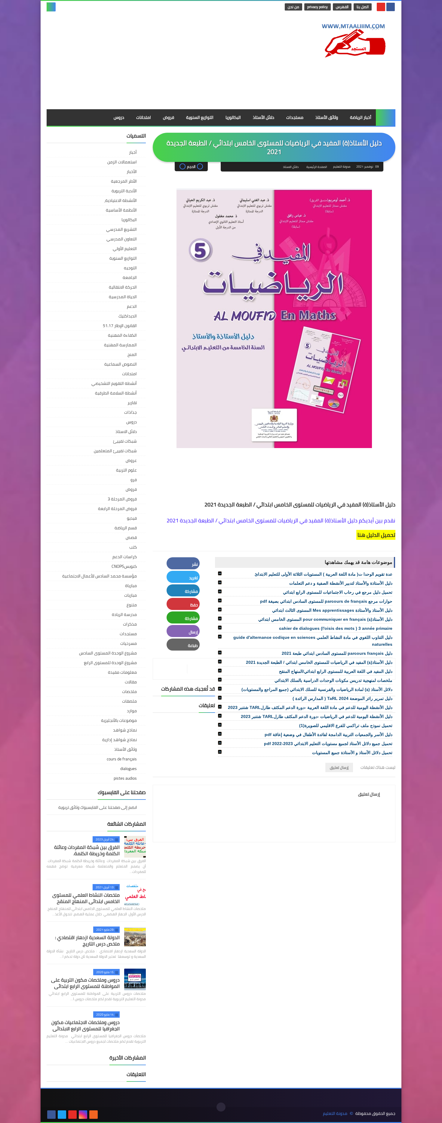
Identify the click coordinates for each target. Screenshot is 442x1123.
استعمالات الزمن (122, 162)
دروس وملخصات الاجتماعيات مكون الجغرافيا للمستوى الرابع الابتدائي (85, 1025)
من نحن (293, 6)
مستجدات (294, 117)
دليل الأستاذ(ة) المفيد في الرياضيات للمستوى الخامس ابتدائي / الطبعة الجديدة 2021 (319, 662)
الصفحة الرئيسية (316, 167)
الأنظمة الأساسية (121, 210)
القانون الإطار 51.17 (120, 325)
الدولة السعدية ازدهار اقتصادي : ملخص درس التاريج (87, 940)
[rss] (93, 1114)
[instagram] (83, 1114)
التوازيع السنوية (199, 117)
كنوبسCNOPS (124, 566)
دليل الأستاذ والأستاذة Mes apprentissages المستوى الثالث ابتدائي (332, 610)
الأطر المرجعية (124, 181)
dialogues (128, 768)
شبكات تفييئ (125, 441)
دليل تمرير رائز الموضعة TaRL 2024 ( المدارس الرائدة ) (342, 698)
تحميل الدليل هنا (375, 535)
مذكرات (130, 624)
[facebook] (390, 7)
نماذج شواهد (125, 730)
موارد (132, 711)
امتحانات (143, 117)
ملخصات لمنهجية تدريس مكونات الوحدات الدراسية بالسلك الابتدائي (333, 680)
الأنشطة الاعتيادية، (120, 200)
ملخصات (129, 691)
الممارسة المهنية (120, 345)
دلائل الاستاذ (291, 167)
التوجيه (130, 268)
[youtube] (381, 7)
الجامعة (130, 277)
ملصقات (129, 701)
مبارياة (131, 585)
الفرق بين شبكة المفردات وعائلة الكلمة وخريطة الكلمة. (87, 850)
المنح (132, 354)
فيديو (132, 518)
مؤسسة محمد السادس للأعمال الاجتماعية (99, 576)
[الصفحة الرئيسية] (385, 117)
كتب (133, 547)
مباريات (130, 595)
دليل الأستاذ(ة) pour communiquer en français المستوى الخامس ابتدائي (325, 619)
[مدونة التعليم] (351, 38)
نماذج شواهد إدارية (119, 740)
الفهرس (342, 6)
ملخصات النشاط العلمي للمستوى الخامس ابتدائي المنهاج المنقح (86, 898)
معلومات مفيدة (122, 672)
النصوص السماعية (120, 364)
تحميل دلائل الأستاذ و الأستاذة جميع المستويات (352, 752)
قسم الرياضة (126, 528)
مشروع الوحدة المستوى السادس (108, 653)
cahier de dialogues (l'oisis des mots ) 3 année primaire (335, 628)
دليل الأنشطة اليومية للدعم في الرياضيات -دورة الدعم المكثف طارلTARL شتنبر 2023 (316, 716)
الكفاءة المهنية (122, 335)
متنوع (132, 605)
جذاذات (130, 412)
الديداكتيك (127, 316)
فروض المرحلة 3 (122, 499)
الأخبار (132, 171)
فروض (168, 117)
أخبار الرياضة (360, 117)
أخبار (133, 152)
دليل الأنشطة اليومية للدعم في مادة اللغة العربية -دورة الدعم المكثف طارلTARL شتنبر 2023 (310, 707)
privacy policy (317, 6)
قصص (131, 537)
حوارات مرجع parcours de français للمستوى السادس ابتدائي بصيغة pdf (326, 601)
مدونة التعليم (335, 1113)
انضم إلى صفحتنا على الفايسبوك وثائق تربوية (98, 807)
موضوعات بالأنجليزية (119, 720)
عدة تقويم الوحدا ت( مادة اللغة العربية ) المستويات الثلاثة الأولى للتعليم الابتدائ (323, 574)
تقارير (132, 403)
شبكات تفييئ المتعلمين (115, 451)
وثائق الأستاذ (326, 117)
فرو (133, 480)
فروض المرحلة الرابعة (117, 508)
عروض (131, 460)
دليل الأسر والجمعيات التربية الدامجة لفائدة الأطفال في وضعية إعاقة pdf (328, 734)
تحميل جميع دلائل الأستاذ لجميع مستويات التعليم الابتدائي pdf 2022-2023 (328, 743)
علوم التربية (126, 470)
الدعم (132, 306)
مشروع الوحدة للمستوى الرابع (110, 663)
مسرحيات (128, 643)
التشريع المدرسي (121, 229)
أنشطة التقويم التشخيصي (114, 383)
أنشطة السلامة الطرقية (116, 393)
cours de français (122, 759)
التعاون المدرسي (121, 239)
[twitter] (62, 1114)
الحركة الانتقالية (123, 287)
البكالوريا (233, 117)
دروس (119, 117)
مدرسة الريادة (124, 614)
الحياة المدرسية (123, 297)
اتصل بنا (363, 6)
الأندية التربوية (124, 191)
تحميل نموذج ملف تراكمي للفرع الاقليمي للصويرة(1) (345, 725)
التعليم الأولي (125, 248)
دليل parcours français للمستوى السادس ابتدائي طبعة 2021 (337, 653)
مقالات (131, 682)
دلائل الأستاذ (263, 117)
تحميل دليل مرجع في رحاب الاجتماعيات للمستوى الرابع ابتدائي (337, 592)
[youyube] (104, 1114)
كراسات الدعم (124, 557)
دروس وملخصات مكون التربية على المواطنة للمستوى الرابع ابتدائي (85, 983)
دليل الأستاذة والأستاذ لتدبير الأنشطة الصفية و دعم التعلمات (340, 583)
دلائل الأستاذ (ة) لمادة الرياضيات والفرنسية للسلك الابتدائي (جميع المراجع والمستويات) (316, 689)
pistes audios (125, 778)
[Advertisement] (156, 61)
